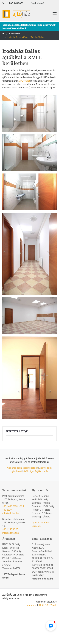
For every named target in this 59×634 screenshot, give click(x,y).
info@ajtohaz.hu (10, 513)
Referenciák (14, 34)
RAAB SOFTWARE (48, 605)
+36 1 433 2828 (10, 506)
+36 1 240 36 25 (10, 529)
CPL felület (24, 81)
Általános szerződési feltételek (22, 468)
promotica (31, 605)
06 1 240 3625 (16, 3)
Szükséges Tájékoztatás (35, 471)
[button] (51, 626)
